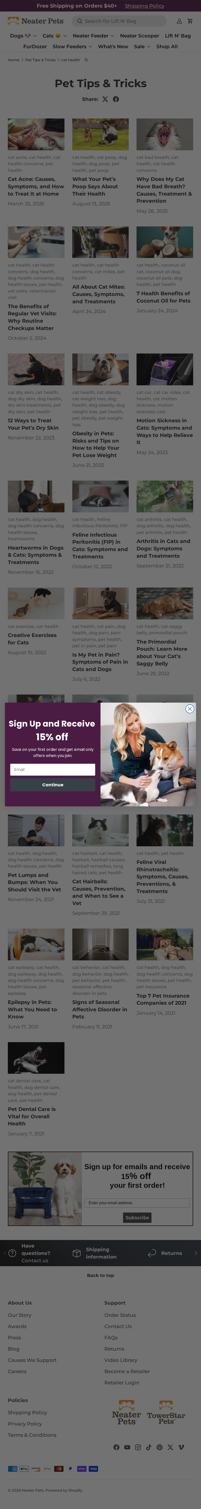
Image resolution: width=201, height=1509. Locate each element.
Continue (52, 785)
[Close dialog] (190, 709)
